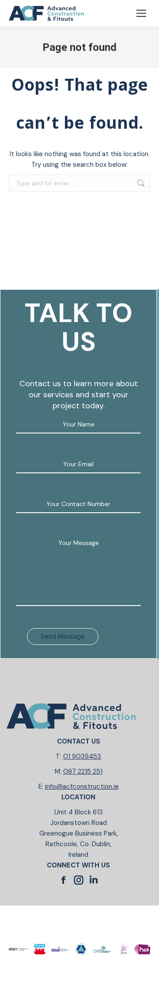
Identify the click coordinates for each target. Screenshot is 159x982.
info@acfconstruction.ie (82, 786)
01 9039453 (82, 756)
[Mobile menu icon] (141, 13)
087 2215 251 (82, 771)
